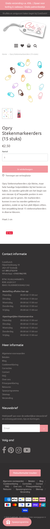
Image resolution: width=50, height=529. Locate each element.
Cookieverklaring (10, 364)
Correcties (7, 368)
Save (10, 233)
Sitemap (6, 394)
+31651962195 (19, 273)
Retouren (6, 386)
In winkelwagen (25, 169)
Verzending (7, 398)
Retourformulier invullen (25, 472)
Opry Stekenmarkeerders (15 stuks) (24, 54)
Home (4, 54)
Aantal (5, 151)
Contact (6, 372)
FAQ (4, 375)
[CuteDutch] (25, 30)
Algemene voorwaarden (13, 353)
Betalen (5, 357)
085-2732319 (11, 270)
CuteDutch (14, 517)
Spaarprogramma (10, 390)
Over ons (6, 379)
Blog (4, 360)
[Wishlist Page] (22, 46)
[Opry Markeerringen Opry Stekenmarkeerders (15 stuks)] (7, 113)
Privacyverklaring (10, 383)
